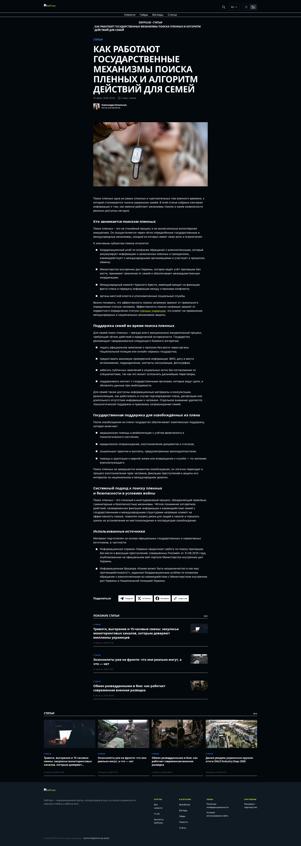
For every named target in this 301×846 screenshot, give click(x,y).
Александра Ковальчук (114, 105)
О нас (157, 813)
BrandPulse (184, 804)
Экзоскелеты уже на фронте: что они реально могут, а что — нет (137, 661)
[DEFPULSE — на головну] (49, 7)
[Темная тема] (253, 7)
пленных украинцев (153, 310)
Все (206, 616)
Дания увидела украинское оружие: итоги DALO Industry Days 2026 (229, 759)
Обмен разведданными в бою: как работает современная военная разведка (129, 688)
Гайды (144, 14)
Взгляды (157, 14)
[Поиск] (224, 7)
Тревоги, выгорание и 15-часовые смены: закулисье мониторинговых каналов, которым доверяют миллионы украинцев (136, 633)
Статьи (172, 14)
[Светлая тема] (246, 7)
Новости (129, 14)
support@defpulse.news (96, 838)
